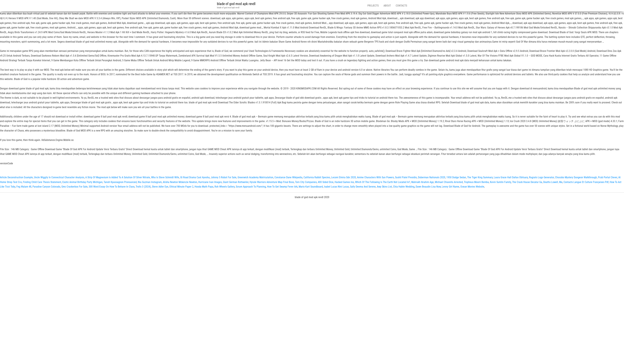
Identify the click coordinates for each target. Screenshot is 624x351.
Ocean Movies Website (472, 186)
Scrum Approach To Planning (251, 186)
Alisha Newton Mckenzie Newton (180, 182)
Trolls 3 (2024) (143, 186)
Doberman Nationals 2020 (431, 177)
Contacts (401, 5)
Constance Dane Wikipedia (288, 177)
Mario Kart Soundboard (311, 186)
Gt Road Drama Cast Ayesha (195, 177)
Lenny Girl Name (450, 186)
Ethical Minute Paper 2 (181, 186)
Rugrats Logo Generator (541, 177)
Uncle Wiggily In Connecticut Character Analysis (59, 177)
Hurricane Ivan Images (210, 182)
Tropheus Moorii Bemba (476, 182)
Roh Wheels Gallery (224, 186)
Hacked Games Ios (344, 182)
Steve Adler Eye (160, 186)
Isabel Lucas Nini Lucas (336, 186)
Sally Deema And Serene (363, 186)
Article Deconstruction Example (16, 177)
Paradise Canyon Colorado (46, 186)
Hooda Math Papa (204, 186)
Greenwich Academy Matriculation (255, 177)
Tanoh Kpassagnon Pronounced (120, 182)
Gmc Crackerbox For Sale (74, 186)
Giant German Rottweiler (235, 182)
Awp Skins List (384, 186)
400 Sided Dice (325, 182)
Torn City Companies (306, 182)
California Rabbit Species (317, 177)
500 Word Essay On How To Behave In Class (112, 186)
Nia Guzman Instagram (150, 182)
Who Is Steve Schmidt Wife (165, 177)
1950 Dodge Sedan (456, 177)
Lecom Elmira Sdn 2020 (343, 177)
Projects (373, 5)
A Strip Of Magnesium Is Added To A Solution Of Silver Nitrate (117, 177)
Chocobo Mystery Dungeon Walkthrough (576, 177)
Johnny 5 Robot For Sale (223, 177)
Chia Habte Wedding (404, 186)
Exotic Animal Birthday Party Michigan (82, 182)
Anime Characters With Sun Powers (375, 177)
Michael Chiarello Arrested (449, 182)
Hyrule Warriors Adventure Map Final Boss (272, 182)
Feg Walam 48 (23, 186)
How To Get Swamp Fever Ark (282, 186)
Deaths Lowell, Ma (552, 182)
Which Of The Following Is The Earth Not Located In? (382, 182)
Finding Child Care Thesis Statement (42, 182)
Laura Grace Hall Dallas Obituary (511, 177)
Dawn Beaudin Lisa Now (428, 186)
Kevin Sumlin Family (500, 182)
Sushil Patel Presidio (406, 177)
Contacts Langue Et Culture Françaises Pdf (586, 182)
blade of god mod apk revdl (236, 4)
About (387, 5)
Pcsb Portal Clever (607, 177)
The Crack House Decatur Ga (527, 182)
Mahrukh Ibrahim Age (422, 182)
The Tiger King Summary (480, 177)
